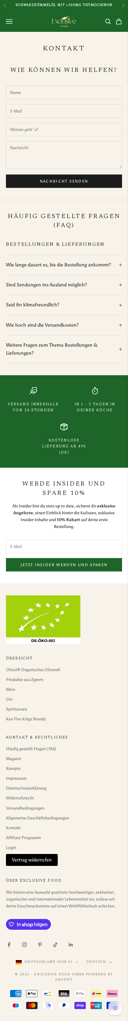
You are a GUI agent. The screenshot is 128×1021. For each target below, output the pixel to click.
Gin (9, 699)
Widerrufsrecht (20, 798)
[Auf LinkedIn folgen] (71, 945)
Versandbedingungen (25, 808)
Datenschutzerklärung (26, 788)
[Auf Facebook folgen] (9, 945)
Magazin (13, 758)
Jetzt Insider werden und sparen (64, 565)
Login (11, 847)
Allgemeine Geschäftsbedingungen (37, 818)
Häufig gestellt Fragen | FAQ (31, 748)
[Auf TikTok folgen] (55, 945)
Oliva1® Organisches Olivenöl (33, 669)
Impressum (16, 778)
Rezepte (13, 768)
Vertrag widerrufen (32, 860)
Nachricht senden (64, 181)
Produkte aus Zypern (24, 679)
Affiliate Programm (23, 837)
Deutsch (96, 962)
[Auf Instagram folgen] (24, 945)
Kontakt (13, 827)
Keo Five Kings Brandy (26, 719)
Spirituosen (16, 709)
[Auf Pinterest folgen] (40, 945)
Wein (10, 689)
